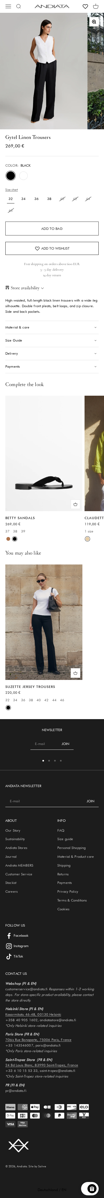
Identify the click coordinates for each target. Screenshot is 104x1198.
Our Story (12, 830)
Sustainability (15, 839)
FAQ (60, 830)
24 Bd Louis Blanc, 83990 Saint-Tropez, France (41, 1065)
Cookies (63, 909)
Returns (63, 874)
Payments (64, 882)
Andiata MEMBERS (19, 865)
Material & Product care (75, 856)
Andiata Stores (16, 848)
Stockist (10, 882)
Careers (11, 891)
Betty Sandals (20, 518)
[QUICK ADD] (75, 504)
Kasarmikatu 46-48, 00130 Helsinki (33, 1014)
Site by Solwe (37, 1166)
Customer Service (18, 874)
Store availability (25, 288)
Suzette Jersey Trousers (30, 686)
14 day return (52, 275)
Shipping (63, 865)
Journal (11, 856)
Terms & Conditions (72, 900)
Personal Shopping (71, 848)
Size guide (65, 839)
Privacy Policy (67, 891)
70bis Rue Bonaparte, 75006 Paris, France (38, 1039)
